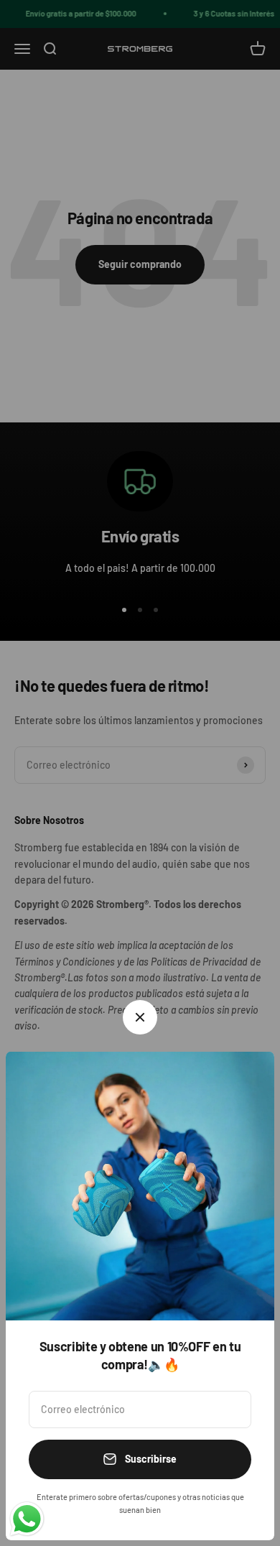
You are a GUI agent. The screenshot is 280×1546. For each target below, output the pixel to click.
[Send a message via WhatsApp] (27, 1519)
